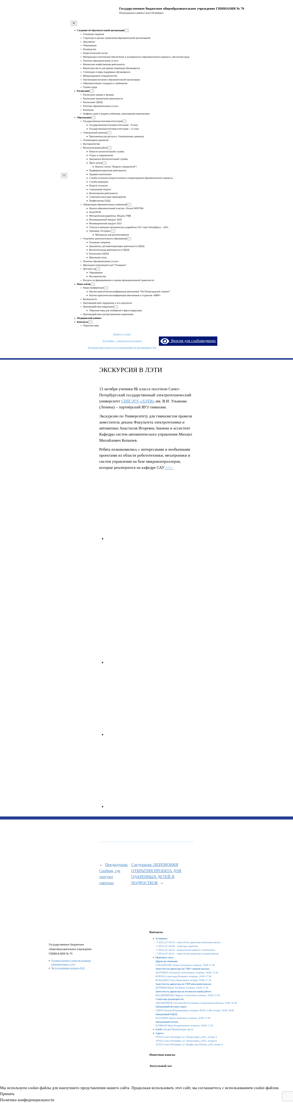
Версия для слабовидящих (192, 340)
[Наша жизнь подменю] (93, 284)
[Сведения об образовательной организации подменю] (126, 30)
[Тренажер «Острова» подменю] (113, 231)
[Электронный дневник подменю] (109, 132)
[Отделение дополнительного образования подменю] (129, 238)
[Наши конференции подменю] (106, 287)
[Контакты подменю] (90, 322)
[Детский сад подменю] (98, 269)
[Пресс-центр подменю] (104, 163)
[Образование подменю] (93, 117)
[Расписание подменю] (92, 91)
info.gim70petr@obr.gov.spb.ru (178, 1029)
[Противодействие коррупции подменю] (116, 306)
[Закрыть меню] (74, 23)
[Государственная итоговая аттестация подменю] (124, 121)
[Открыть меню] (64, 175)
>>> (169, 467)
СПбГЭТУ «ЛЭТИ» (138, 401)
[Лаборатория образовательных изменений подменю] (129, 204)
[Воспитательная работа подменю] (109, 147)
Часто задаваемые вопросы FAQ (68, 968)
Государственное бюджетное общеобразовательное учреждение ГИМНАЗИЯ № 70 (70, 949)
